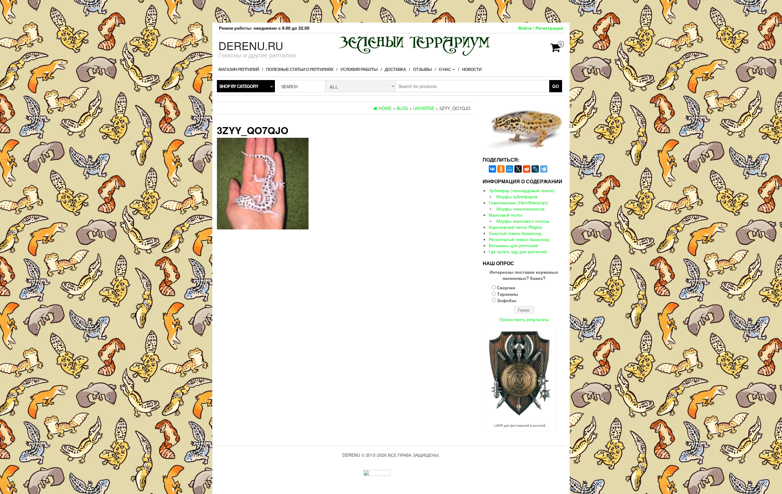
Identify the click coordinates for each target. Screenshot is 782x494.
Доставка (395, 69)
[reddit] (526, 169)
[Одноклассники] (501, 169)
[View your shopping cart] (555, 49)
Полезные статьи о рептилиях (299, 69)
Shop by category (238, 86)
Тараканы (507, 294)
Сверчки (506, 287)
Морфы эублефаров (516, 196)
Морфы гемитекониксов (520, 209)
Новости (471, 69)
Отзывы (422, 69)
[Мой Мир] (509, 169)
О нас (445, 69)
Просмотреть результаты (524, 319)
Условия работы (359, 69)
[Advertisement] (391, 10)
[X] (518, 169)
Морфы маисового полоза (522, 221)
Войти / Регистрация (540, 28)
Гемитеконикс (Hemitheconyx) (518, 202)
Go (555, 86)
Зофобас (507, 300)
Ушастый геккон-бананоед (515, 233)
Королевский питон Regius (515, 227)
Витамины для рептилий (513, 245)
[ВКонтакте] (492, 169)
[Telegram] (543, 169)
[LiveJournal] (535, 169)
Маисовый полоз (505, 215)
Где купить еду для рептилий (518, 251)
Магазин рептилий (238, 69)
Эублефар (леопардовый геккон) (522, 190)
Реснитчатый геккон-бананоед (519, 239)
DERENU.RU (250, 45)
